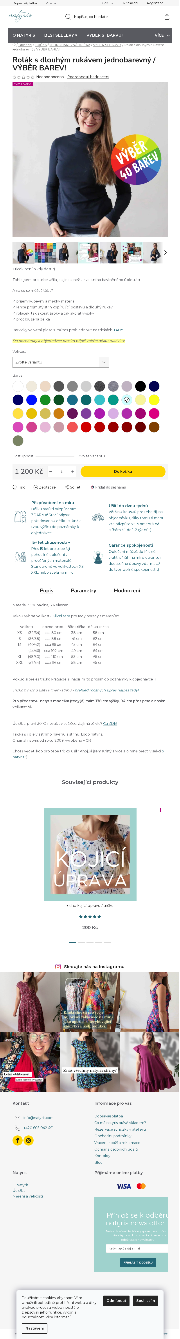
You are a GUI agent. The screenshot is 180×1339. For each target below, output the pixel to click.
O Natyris (20, 1185)
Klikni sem (61, 616)
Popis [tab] (46, 590)
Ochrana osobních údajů (116, 1149)
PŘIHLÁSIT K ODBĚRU (138, 1262)
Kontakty (102, 1156)
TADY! (118, 330)
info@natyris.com (38, 1118)
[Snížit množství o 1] (50, 471)
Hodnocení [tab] (127, 590)
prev (16, 874)
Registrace (155, 3)
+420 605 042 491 (38, 1128)
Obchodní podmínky (112, 1136)
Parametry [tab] (83, 590)
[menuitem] (24, 35)
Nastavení (34, 1328)
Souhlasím (145, 1301)
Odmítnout (116, 1301)
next (164, 874)
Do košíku (123, 471)
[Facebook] (18, 1140)
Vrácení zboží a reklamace (117, 1143)
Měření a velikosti (28, 1196)
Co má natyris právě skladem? (120, 1123)
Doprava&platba (25, 3)
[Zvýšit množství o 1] (72, 471)
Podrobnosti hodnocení (88, 77)
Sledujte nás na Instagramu (94, 966)
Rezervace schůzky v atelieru (120, 1129)
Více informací (58, 1317)
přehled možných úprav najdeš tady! (107, 690)
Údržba (19, 1191)
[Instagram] (28, 1140)
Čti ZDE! (110, 723)
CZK (105, 3)
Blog (98, 1162)
